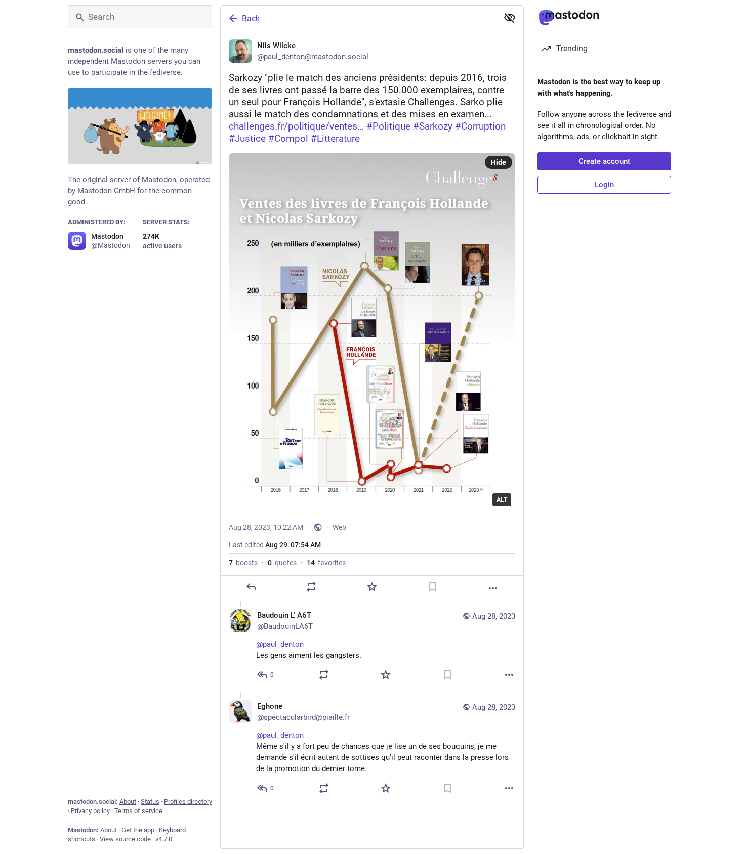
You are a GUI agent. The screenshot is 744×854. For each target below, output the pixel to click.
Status (150, 801)
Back (251, 18)
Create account (604, 161)
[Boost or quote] (311, 587)
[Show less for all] (509, 18)
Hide (498, 162)
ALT (502, 499)
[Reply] (251, 587)
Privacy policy (90, 811)
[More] (493, 588)
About (127, 801)
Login (604, 184)
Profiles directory (188, 801)
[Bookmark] (433, 587)
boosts (243, 563)
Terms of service (138, 811)
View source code (125, 839)
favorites (326, 563)
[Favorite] (372, 587)
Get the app (137, 830)
